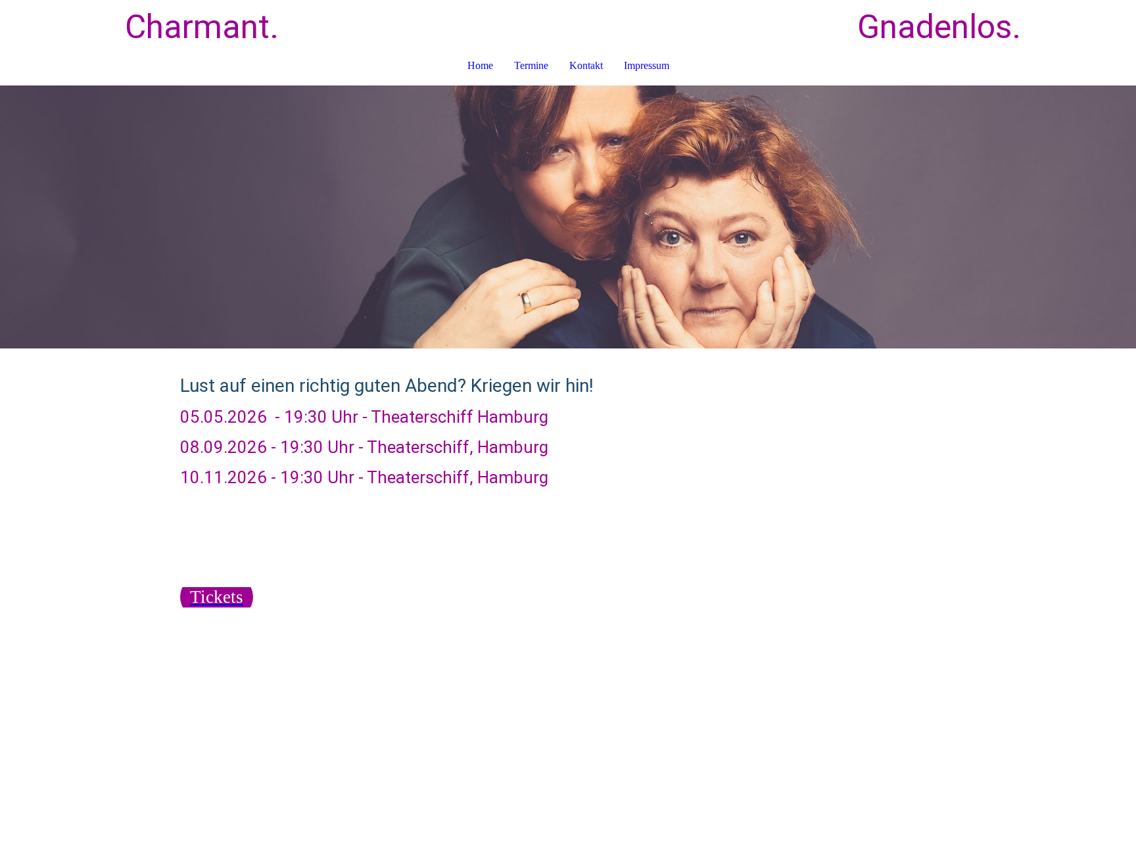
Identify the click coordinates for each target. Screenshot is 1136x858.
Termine (531, 65)
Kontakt (586, 65)
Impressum (646, 65)
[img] (568, 216)
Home (480, 65)
